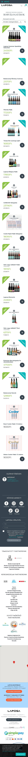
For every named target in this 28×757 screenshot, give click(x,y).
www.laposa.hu (14, 719)
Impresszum (20, 714)
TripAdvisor (21, 506)
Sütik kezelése (22, 716)
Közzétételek (4, 716)
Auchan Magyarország (14, 590)
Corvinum (14, 596)
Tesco (14, 587)
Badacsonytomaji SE (14, 564)
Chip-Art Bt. (14, 610)
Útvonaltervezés (14, 691)
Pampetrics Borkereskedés (14, 606)
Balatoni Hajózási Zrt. (14, 635)
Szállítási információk (13, 716)
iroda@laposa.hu (11, 479)
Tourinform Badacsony (14, 639)
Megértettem (20, 754)
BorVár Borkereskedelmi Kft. (14, 592)
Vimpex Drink (14, 603)
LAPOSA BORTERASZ (14, 685)
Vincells (14, 640)
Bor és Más (14, 601)
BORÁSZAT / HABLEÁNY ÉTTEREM (14, 695)
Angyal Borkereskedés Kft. (14, 594)
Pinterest (17, 514)
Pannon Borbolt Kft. (14, 608)
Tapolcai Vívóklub (14, 569)
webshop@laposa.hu (12, 481)
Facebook (6, 506)
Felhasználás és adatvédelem (9, 714)
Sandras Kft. (14, 599)
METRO (14, 589)
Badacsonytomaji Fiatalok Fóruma (14, 565)
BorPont (14, 605)
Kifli (14, 597)
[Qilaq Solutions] (22, 727)
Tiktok (10, 514)
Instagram (14, 506)
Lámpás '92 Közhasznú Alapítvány (14, 567)
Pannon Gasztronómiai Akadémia (14, 637)
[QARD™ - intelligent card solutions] (11, 727)
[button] (14, 662)
